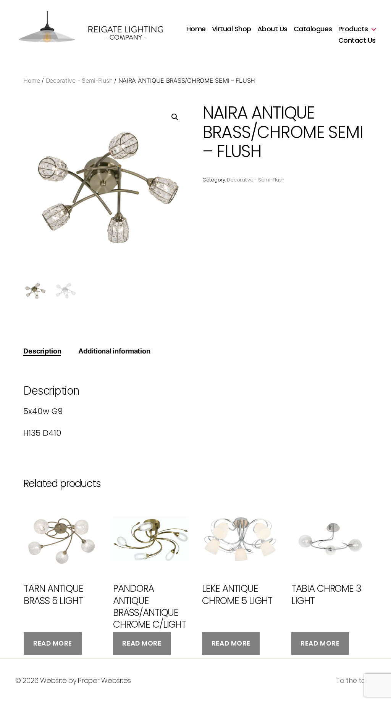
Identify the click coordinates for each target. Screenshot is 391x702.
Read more (52, 643)
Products (353, 29)
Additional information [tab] (114, 351)
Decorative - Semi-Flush (79, 80)
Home (196, 29)
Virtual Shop (231, 29)
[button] (175, 117)
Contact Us (357, 40)
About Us (272, 29)
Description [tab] (42, 351)
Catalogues (313, 29)
